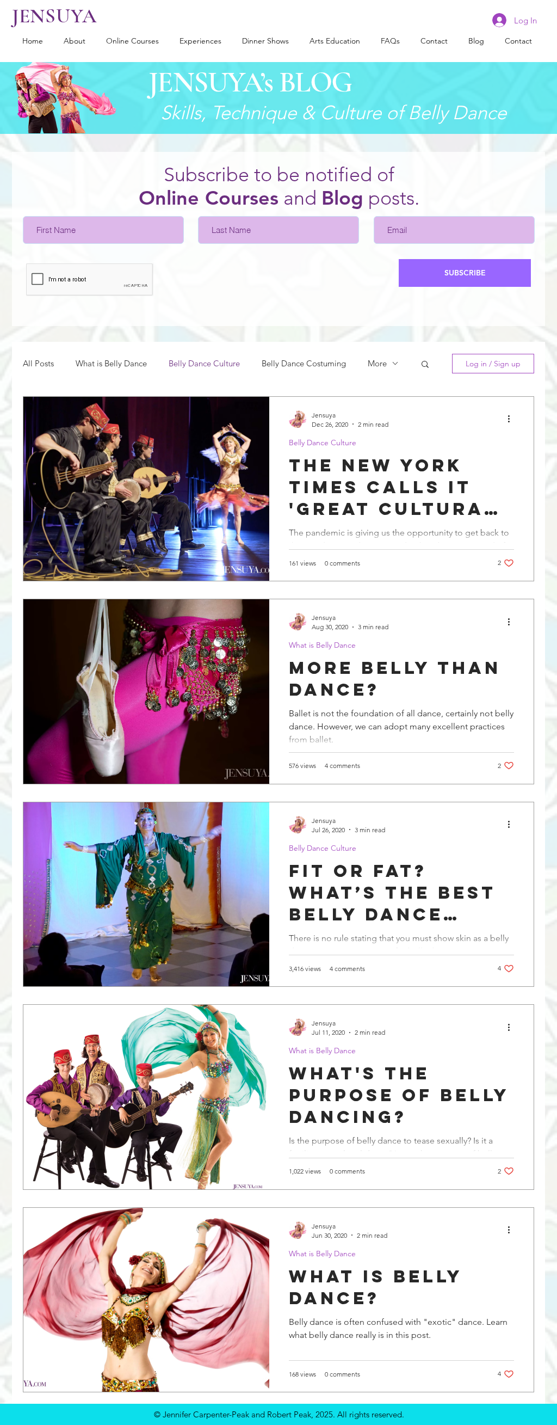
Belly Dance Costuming (304, 363)
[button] (425, 365)
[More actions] (512, 419)
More (377, 363)
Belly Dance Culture (204, 363)
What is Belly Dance (111, 363)
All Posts (38, 363)
